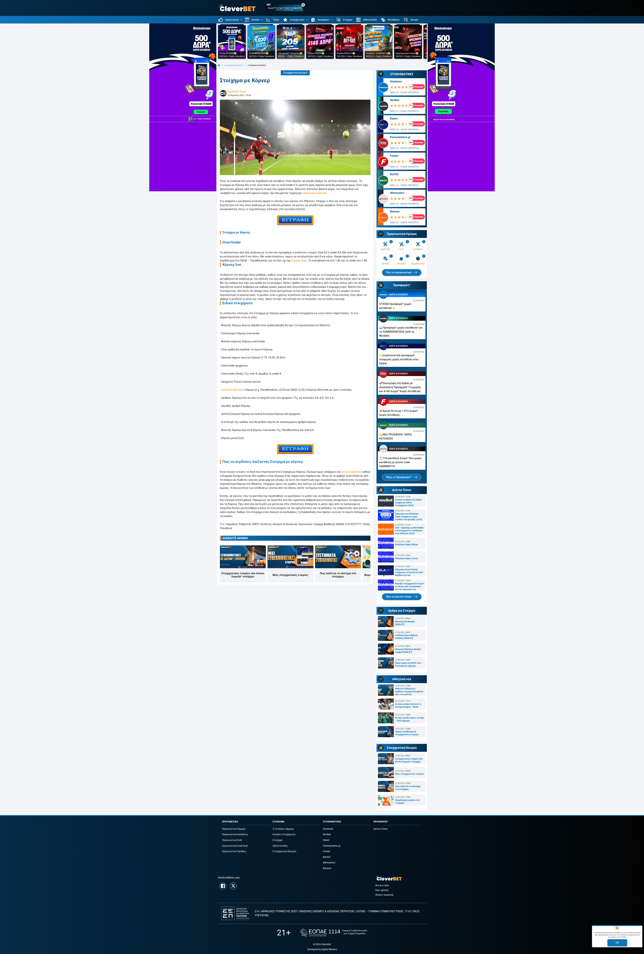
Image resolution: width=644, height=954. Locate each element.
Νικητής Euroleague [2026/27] (405, 623)
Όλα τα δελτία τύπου (399, 596)
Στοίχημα (277, 840)
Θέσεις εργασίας (384, 894)
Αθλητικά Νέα (280, 845)
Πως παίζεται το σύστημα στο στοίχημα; (338, 575)
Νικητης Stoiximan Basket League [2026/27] (408, 650)
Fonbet (394, 155)
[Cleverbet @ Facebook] (222, 885)
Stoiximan (396, 81)
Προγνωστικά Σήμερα (233, 828)
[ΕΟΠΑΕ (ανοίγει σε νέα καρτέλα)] (333, 932)
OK (617, 942)
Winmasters (397, 192)
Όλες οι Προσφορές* (399, 477)
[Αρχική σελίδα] (219, 65)
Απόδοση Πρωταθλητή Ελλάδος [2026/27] (406, 636)
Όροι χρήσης (382, 890)
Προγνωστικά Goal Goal (235, 845)
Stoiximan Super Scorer (406, 558)
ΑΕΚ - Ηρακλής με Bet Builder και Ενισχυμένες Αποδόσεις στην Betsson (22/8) (409, 530)
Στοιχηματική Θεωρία (295, 72)
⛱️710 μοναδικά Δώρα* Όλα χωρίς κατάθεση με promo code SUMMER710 (400, 462)
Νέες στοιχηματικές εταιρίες (290, 575)
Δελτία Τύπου (380, 828)
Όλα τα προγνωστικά (399, 272)
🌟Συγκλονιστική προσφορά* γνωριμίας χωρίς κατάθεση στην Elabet (398, 359)
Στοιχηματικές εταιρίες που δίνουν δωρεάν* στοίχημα (242, 575)
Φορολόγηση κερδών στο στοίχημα (407, 801)
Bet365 (394, 174)
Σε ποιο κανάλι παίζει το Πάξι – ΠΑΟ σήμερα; (409, 719)
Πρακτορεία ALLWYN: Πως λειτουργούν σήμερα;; (408, 664)
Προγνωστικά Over (232, 840)
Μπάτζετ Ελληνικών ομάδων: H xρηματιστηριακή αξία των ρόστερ (409, 691)
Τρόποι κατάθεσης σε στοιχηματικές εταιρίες (407, 733)
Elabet (393, 118)
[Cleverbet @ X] (233, 885)
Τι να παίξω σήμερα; (283, 828)
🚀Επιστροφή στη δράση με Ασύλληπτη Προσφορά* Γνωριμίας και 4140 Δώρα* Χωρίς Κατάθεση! (400, 387)
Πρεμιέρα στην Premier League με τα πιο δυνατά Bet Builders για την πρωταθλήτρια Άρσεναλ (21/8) (409, 572)
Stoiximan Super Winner (406, 544)
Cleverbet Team (236, 91)
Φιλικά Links (382, 885)
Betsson (395, 211)
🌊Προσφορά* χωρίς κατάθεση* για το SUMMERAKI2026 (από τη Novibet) (401, 331)
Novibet (394, 100)
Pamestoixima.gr (400, 137)
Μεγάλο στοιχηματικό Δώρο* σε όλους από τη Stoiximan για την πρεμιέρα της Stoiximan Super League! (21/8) (409, 586)
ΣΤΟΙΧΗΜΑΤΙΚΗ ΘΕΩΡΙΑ (234, 65)
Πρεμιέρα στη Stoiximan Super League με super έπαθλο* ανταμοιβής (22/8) (408, 516)
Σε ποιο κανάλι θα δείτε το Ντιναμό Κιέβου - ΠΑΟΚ (408, 705)
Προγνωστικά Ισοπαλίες (235, 834)
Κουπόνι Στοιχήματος (284, 834)
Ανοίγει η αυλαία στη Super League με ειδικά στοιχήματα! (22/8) (408, 502)
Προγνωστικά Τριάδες (234, 851)
